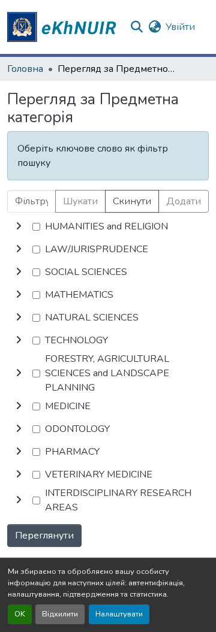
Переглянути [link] (44, 535)
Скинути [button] (132, 201)
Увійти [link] (180, 27)
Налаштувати (119, 614)
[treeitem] (108, 249)
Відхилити (60, 614)
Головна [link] (25, 68)
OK (19, 614)
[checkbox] (36, 227)
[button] (63, 27)
